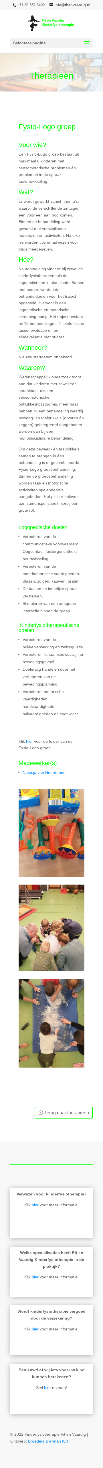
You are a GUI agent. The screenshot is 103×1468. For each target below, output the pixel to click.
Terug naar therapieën (66, 1112)
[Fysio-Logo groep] (51, 875)
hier (29, 741)
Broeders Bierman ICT (48, 1441)
